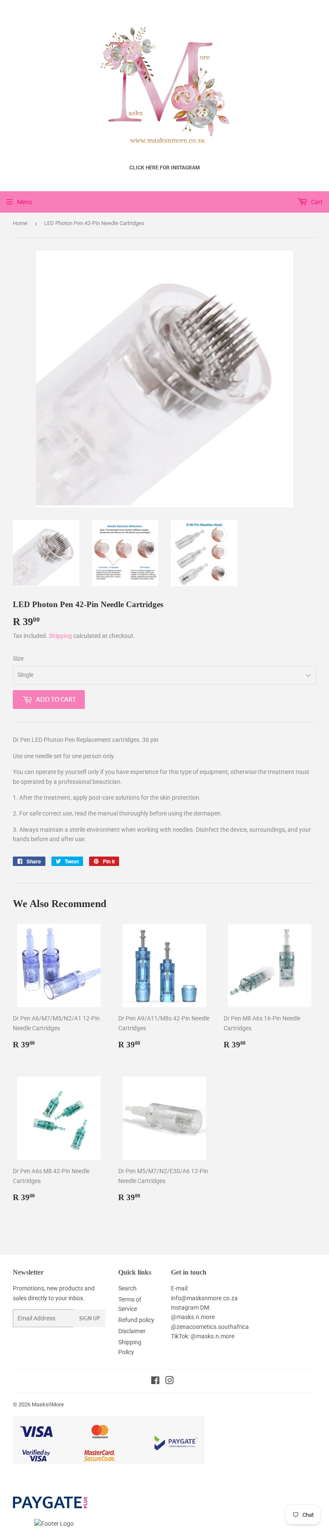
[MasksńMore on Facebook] (155, 1381)
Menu (24, 202)
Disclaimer (132, 1331)
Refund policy (136, 1320)
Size (18, 658)
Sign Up (89, 1318)
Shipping (60, 635)
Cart (316, 202)
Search (127, 1288)
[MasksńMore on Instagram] (169, 1381)
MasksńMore (48, 1404)
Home (20, 223)
